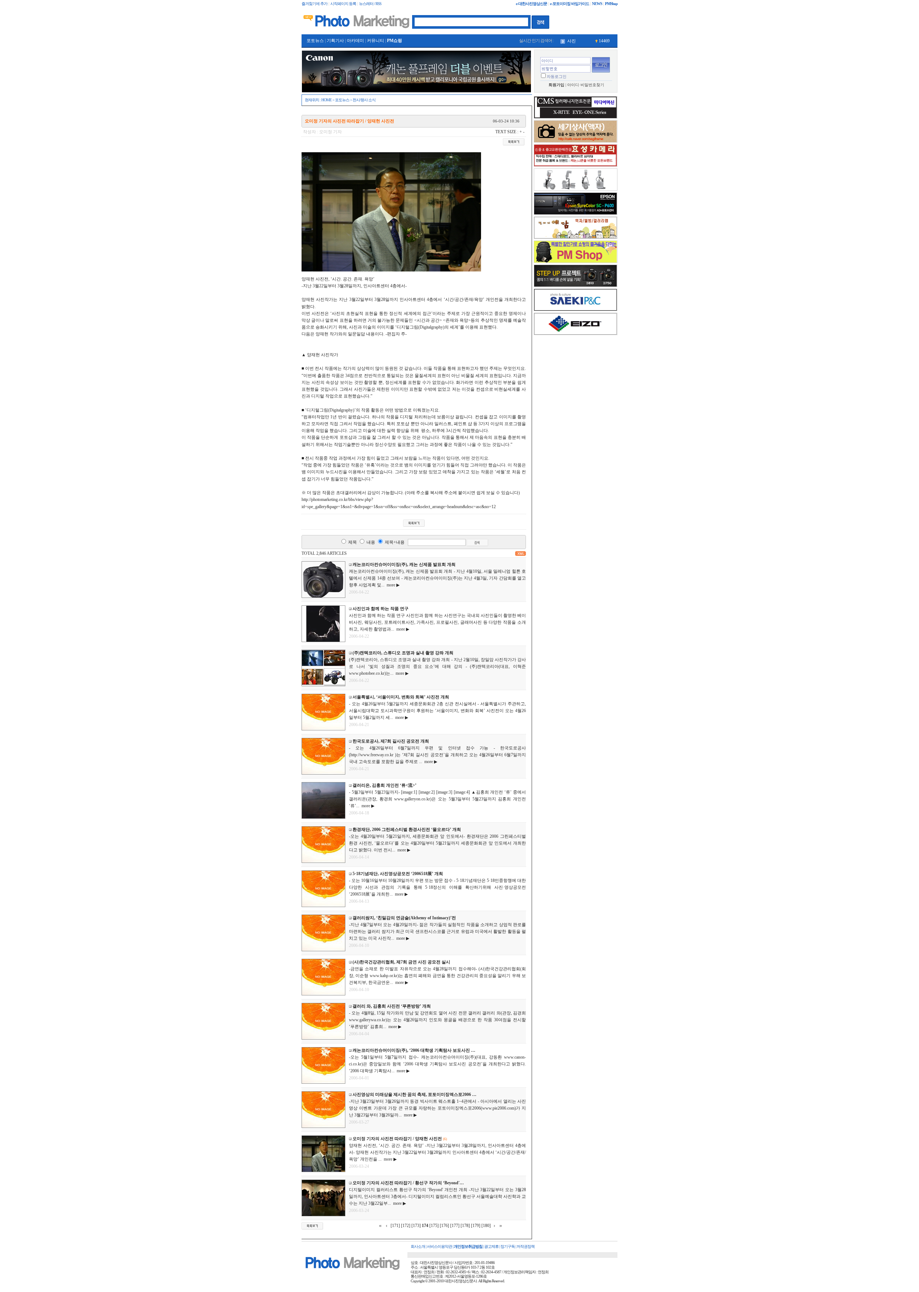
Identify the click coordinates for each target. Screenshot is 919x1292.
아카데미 (355, 40)
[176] (444, 1225)
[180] (486, 1225)
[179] (475, 1225)
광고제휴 (491, 1247)
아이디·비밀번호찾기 (585, 85)
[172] (405, 1225)
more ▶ (392, 584)
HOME (326, 100)
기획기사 (335, 40)
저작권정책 (526, 1247)
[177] (455, 1225)
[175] (434, 1225)
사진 (571, 40)
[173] (416, 1225)
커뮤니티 (375, 40)
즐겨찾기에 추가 (314, 4)
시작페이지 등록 (343, 4)
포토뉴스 (315, 40)
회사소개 (418, 1247)
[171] (395, 1225)
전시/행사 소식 (364, 100)
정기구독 (507, 1247)
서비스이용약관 (439, 1247)
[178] (465, 1225)
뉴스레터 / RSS (370, 4)
